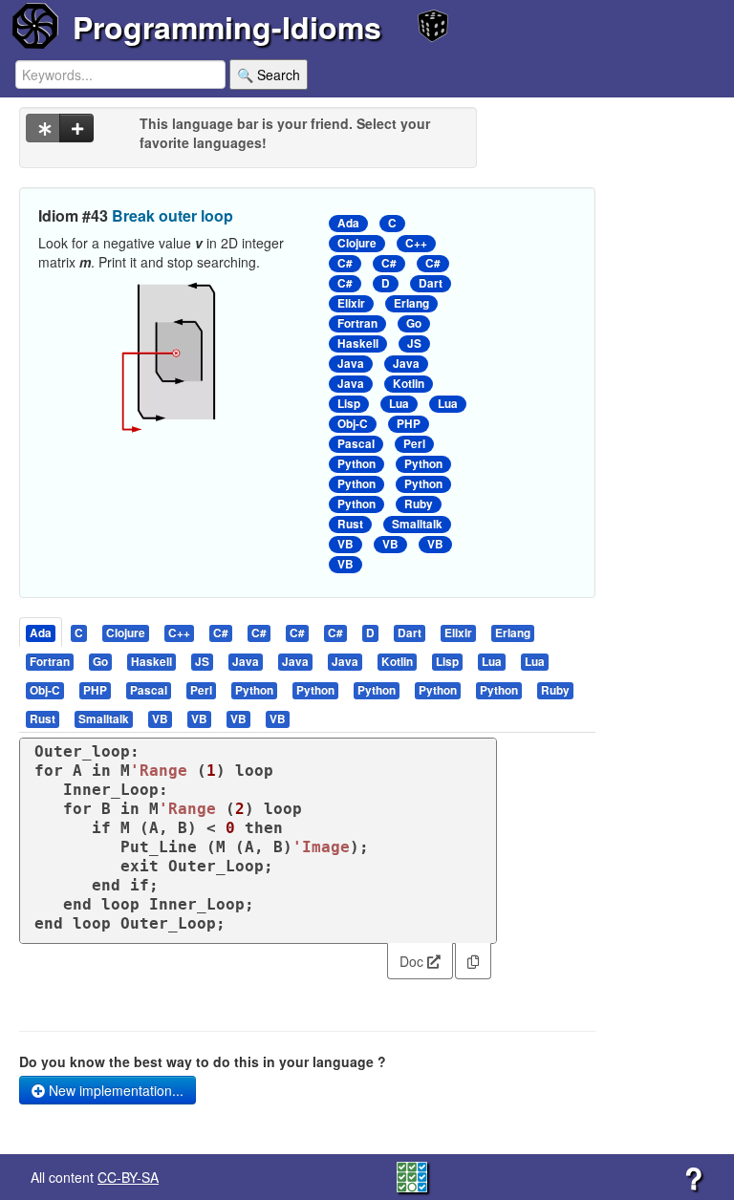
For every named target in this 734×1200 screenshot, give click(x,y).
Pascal (356, 444)
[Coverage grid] (412, 1175)
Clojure (357, 243)
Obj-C (352, 424)
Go (413, 323)
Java (350, 363)
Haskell (357, 343)
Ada (348, 223)
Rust (350, 524)
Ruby (418, 504)
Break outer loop (172, 215)
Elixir (351, 303)
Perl (414, 444)
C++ (416, 243)
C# (345, 263)
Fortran (357, 323)
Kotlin (408, 383)
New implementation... (114, 1090)
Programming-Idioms (227, 27)
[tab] (41, 632)
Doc (413, 961)
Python (356, 464)
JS (414, 343)
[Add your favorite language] (76, 128)
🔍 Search (268, 74)
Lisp (348, 404)
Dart (431, 283)
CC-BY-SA (128, 1177)
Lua (399, 404)
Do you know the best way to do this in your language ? (202, 1061)
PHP (409, 424)
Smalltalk (417, 524)
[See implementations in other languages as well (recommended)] (43, 128)
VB (345, 544)
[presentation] (40, 632)
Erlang (411, 303)
